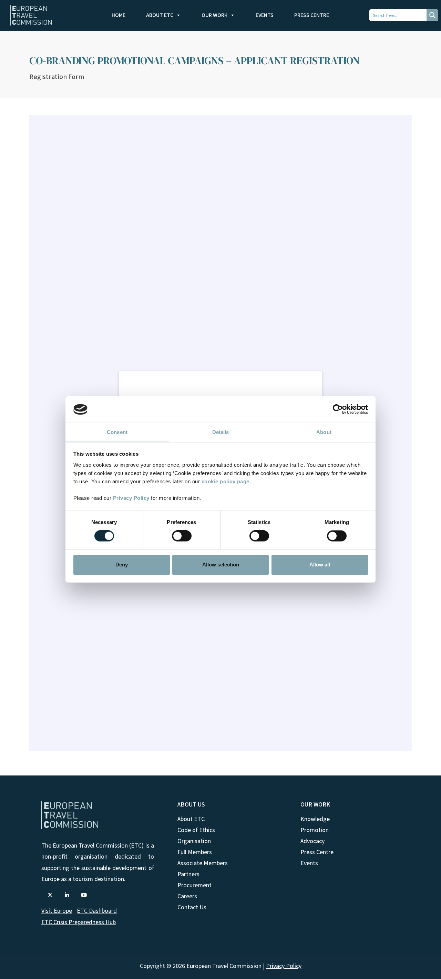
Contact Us (191, 907)
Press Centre (311, 15)
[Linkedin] (67, 895)
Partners (188, 874)
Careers (187, 896)
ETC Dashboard (97, 911)
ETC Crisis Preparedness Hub (78, 922)
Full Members (194, 852)
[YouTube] (84, 895)
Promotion (314, 830)
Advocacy (312, 841)
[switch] (182, 536)
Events (265, 15)
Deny (121, 564)
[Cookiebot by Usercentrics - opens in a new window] (338, 409)
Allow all (319, 564)
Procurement (194, 885)
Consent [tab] (117, 432)
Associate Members (202, 863)
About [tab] (323, 432)
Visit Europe (56, 911)
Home (118, 15)
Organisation (194, 841)
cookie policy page (225, 481)
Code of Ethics (196, 830)
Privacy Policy (131, 498)
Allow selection (220, 564)
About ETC (159, 15)
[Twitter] (50, 895)
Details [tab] (220, 432)
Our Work (214, 15)
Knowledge (315, 819)
